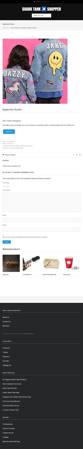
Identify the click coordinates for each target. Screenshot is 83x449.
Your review (6, 190)
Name (5, 215)
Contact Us (7, 321)
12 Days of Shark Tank (11, 410)
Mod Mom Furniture (49, 274)
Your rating (6, 182)
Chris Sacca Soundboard (11, 401)
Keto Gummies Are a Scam (12, 384)
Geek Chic (6, 274)
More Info (9, 131)
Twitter (5, 352)
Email (5, 225)
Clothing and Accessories (26, 146)
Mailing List (7, 365)
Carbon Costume (9, 428)
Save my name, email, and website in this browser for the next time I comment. (25, 237)
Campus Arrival (8, 433)
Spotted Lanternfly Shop (11, 441)
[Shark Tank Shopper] (41, 8)
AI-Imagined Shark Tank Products (14, 379)
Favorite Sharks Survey (11, 405)
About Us (6, 317)
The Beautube (8, 424)
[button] (5, 41)
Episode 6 (24, 27)
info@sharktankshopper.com (42, 1)
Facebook (6, 348)
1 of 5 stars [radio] (3, 186)
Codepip (6, 437)
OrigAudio (66, 274)
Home (12, 27)
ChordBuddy (27, 274)
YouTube (6, 361)
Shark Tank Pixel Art (10, 388)
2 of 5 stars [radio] (4, 186)
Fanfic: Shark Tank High (11, 392)
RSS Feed (6, 326)
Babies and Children (14, 146)
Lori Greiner (10, 143)
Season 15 (18, 27)
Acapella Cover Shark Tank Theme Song (17, 397)
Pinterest (6, 357)
